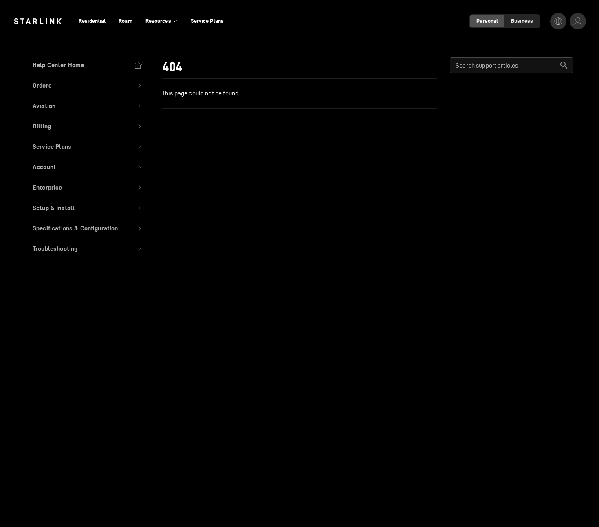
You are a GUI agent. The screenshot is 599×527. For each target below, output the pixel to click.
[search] (564, 65)
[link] (37, 21)
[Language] (558, 21)
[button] (87, 85)
